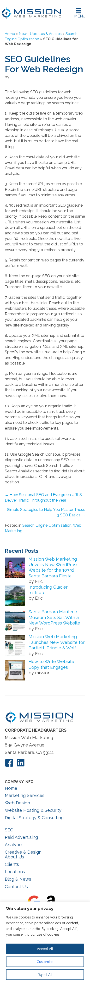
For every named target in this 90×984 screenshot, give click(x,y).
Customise (45, 962)
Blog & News (18, 879)
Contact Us (16, 886)
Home (10, 34)
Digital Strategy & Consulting (34, 817)
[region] (45, 942)
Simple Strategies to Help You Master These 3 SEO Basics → (46, 512)
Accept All (45, 949)
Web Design (17, 802)
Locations (15, 871)
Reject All (45, 975)
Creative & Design (23, 852)
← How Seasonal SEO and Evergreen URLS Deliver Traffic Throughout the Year (43, 497)
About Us (14, 856)
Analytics (14, 844)
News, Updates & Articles (40, 34)
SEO (9, 829)
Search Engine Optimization (47, 525)
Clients (12, 864)
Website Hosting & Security (33, 810)
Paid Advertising (21, 837)
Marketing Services (24, 795)
